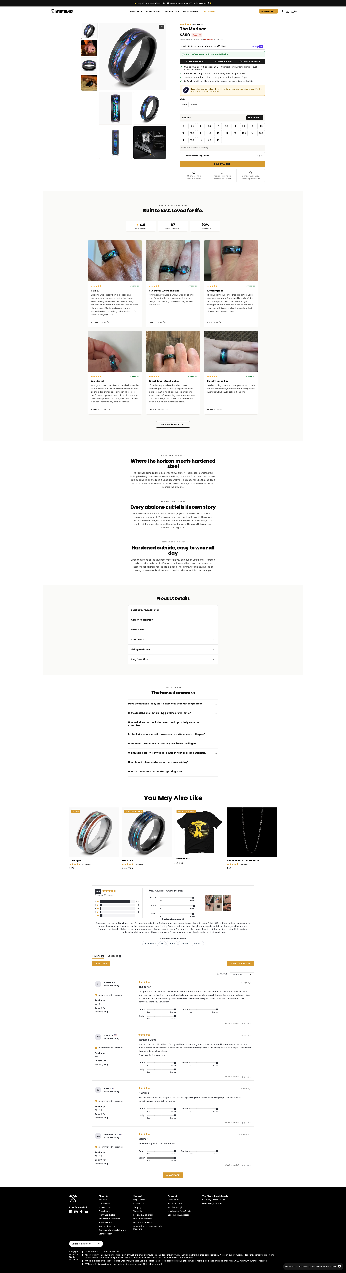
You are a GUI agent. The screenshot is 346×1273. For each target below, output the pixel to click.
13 (235, 133)
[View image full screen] (132, 56)
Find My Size (268, 11)
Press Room (104, 1211)
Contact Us (138, 1203)
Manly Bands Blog (107, 1215)
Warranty (137, 1211)
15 (183, 140)
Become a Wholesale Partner (112, 1230)
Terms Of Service (107, 1226)
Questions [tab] (114, 957)
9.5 (261, 126)
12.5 (226, 133)
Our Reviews (104, 1203)
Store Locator (105, 1233)
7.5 (226, 126)
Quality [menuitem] (172, 943)
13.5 (244, 133)
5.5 (192, 126)
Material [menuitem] (198, 943)
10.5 (192, 133)
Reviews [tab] (98, 957)
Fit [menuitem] (162, 943)
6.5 (209, 126)
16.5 (209, 140)
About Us (103, 1199)
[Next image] (162, 56)
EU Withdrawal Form (142, 1218)
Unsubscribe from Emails (179, 1211)
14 (253, 133)
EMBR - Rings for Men (212, 1203)
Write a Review (243, 964)
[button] (191, 24)
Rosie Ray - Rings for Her (213, 1199)
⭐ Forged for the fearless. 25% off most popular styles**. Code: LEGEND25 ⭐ (173, 3)
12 (218, 133)
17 (218, 140)
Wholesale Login (175, 1207)
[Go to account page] (287, 11)
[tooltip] (183, 919)
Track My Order (175, 1203)
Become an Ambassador (179, 1215)
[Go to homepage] (62, 11)
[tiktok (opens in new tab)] (81, 1211)
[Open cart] (292, 11)
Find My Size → (254, 118)
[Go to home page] (82, 1199)
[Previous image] (103, 56)
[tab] (89, 31)
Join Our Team (106, 1207)
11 (200, 133)
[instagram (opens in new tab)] (76, 1211)
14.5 (261, 133)
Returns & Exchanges (143, 1215)
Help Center (139, 1199)
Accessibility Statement (110, 1218)
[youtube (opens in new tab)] (86, 1211)
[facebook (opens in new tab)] (70, 1211)
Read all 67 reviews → (173, 424)
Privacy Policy (105, 1222)
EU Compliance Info (142, 1222)
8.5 (243, 126)
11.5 (209, 133)
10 (183, 133)
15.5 (192, 140)
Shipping (137, 1207)
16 (201, 140)
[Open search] (282, 11)
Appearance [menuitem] (150, 943)
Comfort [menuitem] (185, 943)
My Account (173, 1199)
